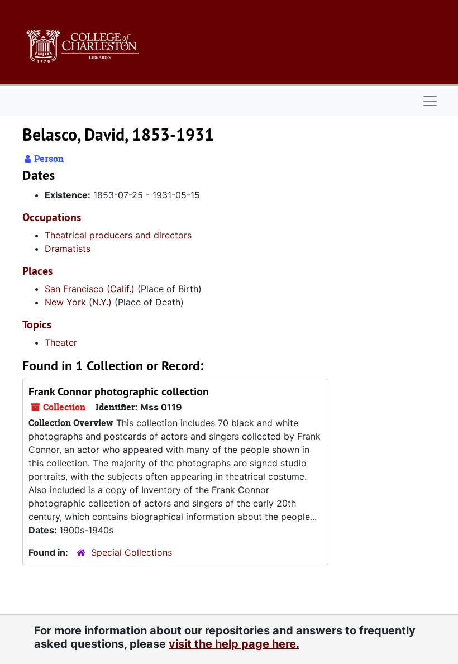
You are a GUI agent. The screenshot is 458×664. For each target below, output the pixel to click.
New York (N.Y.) (78, 302)
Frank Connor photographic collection (118, 391)
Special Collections (131, 552)
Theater (61, 342)
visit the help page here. (234, 644)
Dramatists (67, 248)
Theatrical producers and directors (118, 235)
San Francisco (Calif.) (90, 288)
